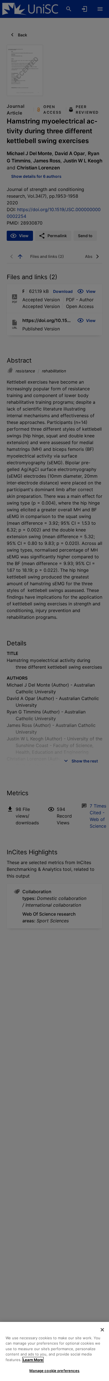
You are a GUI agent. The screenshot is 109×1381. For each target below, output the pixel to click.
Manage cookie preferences (54, 1370)
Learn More (33, 1359)
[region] (54, 1351)
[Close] (102, 1330)
